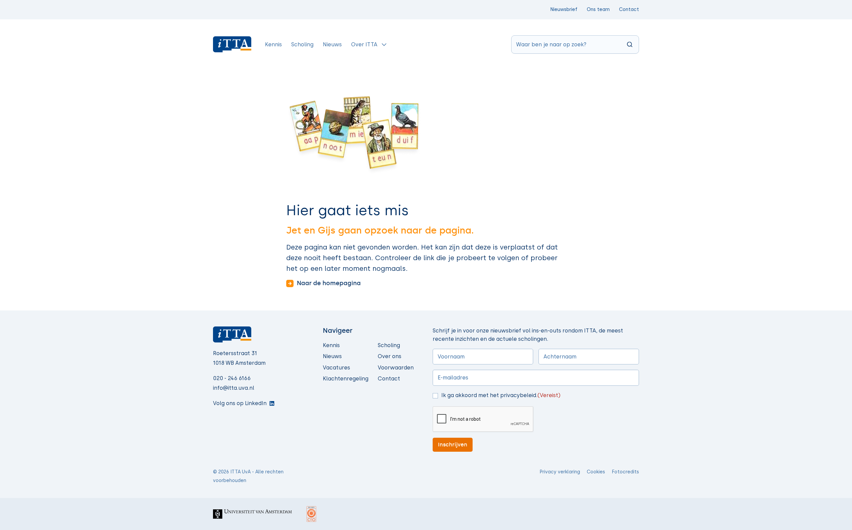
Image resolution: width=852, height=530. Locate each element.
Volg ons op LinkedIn (240, 403)
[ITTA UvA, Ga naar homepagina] (232, 44)
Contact (629, 9)
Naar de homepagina (329, 283)
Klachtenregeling (345, 378)
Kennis (331, 345)
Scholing (389, 345)
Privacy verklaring (559, 472)
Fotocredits (625, 472)
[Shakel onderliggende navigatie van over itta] (384, 44)
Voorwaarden (396, 367)
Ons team (598, 9)
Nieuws (332, 356)
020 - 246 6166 (232, 378)
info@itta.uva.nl (233, 388)
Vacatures (336, 367)
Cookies (596, 472)
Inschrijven (452, 444)
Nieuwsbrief (563, 9)
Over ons (389, 356)
